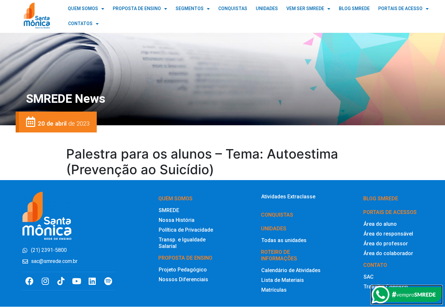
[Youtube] (77, 281)
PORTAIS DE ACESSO (400, 8)
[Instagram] (45, 281)
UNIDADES (267, 8)
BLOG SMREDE (354, 8)
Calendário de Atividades (291, 270)
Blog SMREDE (380, 198)
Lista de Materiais (282, 280)
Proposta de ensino (185, 258)
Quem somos (175, 198)
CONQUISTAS (232, 8)
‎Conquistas (277, 215)
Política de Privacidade (186, 230)
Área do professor (386, 243)
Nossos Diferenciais (183, 279)
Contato (375, 265)
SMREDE (169, 210)
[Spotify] (108, 281)
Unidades (273, 228)
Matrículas (274, 290)
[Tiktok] (61, 281)
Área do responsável (388, 234)
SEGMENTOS (190, 8)
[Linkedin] (92, 281)
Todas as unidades (284, 240)
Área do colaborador (388, 253)
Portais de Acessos (390, 212)
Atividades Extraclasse (288, 196)
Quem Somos (83, 8)
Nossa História (176, 220)
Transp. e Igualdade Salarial (182, 243)
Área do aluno (380, 224)
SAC (369, 277)
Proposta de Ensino (137, 8)
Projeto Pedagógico (183, 270)
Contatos (80, 23)
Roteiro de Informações (279, 255)
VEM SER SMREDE (305, 8)
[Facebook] (29, 281)
